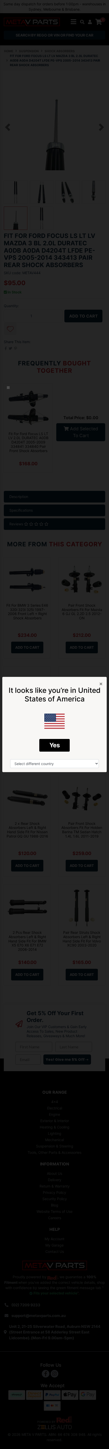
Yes (54, 745)
